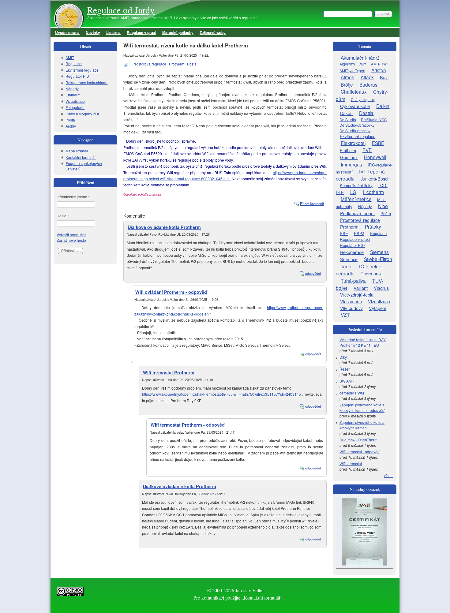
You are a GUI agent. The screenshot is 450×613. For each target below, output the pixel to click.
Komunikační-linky (356, 185)
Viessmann (351, 301)
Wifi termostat (350, 463)
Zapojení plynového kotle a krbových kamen (361, 425)
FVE (367, 150)
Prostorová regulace (149, 63)
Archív (71, 126)
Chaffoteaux (354, 91)
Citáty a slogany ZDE (83, 113)
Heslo (63, 215)
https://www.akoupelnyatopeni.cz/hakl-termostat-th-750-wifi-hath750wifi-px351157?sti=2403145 (221, 394)
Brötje (347, 84)
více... (388, 475)
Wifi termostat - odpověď (359, 451)
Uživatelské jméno (73, 196)
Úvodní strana (67, 32)
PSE (344, 233)
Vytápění (377, 308)
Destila (366, 113)
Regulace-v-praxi (355, 239)
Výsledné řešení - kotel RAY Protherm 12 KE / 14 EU (362, 342)
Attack (367, 77)
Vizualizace (75, 101)
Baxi (384, 77)
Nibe (383, 206)
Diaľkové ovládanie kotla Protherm (164, 227)
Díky (343, 357)
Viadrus (381, 288)
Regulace (74, 63)
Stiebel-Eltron (378, 259)
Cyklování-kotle (355, 106)
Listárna (113, 32)
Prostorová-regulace (360, 220)
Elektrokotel (353, 143)
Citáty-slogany (363, 99)
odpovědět (313, 273)
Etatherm (73, 94)
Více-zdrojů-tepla (356, 294)
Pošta (192, 63)
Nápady (72, 88)
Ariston (378, 70)
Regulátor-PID (352, 245)
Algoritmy (347, 63)
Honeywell (375, 157)
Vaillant (361, 288)
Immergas (351, 164)
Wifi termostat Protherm (168, 372)
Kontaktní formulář (81, 157)
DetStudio (347, 119)
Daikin (382, 106)
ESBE (378, 143)
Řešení (345, 369)
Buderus (368, 84)
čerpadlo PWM (351, 392)
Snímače (349, 259)
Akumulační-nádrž (360, 57)
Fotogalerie (75, 107)
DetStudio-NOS (374, 119)
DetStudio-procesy (354, 130)
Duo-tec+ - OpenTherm (358, 439)
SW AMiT (347, 380)
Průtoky (373, 226)
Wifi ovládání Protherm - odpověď (171, 292)
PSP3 (359, 233)
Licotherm (373, 192)
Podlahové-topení (357, 213)
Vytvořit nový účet (71, 234)
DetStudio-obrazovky (356, 125)
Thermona (371, 273)
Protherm (176, 63)
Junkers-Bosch (375, 178)
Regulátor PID (77, 76)
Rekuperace (352, 252)
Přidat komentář (312, 203)
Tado (346, 266)
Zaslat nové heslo (71, 240)
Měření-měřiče (356, 199)
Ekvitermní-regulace (357, 136)
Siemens (379, 252)
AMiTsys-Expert (352, 70)
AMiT (70, 57)
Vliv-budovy (351, 308)
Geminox (349, 157)
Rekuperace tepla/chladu (86, 82)
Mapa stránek (77, 150)
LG (353, 192)
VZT (345, 314)
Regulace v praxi (141, 32)
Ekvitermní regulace (82, 70)
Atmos (347, 77)
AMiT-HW (379, 63)
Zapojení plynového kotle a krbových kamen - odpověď (361, 407)
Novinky (93, 32)
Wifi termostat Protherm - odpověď (188, 425)
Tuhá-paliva (353, 280)
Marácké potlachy (177, 32)
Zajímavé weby (213, 32)
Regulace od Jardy (121, 10)
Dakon (346, 113)
